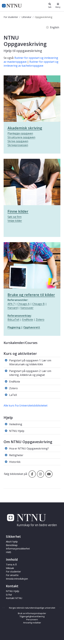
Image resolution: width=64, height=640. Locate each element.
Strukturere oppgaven (21, 137)
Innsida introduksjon (17, 578)
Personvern (32, 619)
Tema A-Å (11, 564)
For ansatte (12, 575)
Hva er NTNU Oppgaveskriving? (29, 448)
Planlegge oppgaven (20, 133)
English (54, 27)
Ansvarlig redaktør (32, 622)
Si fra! (9, 594)
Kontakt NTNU (14, 598)
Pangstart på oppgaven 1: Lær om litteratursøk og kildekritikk (30, 362)
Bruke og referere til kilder (31, 294)
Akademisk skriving (25, 127)
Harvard (13, 308)
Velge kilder (15, 220)
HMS (8, 552)
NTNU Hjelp (16, 431)
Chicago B (38, 304)
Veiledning (15, 424)
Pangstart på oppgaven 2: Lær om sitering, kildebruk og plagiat (30, 373)
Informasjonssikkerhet (18, 548)
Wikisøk (10, 568)
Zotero (40, 319)
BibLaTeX (13, 319)
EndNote (27, 319)
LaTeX (13, 395)
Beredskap (12, 545)
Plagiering (14, 327)
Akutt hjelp (12, 541)
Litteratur (26, 17)
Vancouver (26, 308)
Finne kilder (18, 211)
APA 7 (11, 304)
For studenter (11, 17)
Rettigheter (16, 455)
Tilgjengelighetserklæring (32, 616)
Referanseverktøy (19, 315)
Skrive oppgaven (18, 141)
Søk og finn (14, 217)
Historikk (15, 462)
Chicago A (23, 304)
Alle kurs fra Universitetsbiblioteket (25, 405)
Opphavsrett (31, 327)
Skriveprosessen (18, 145)
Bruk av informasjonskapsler (32, 613)
